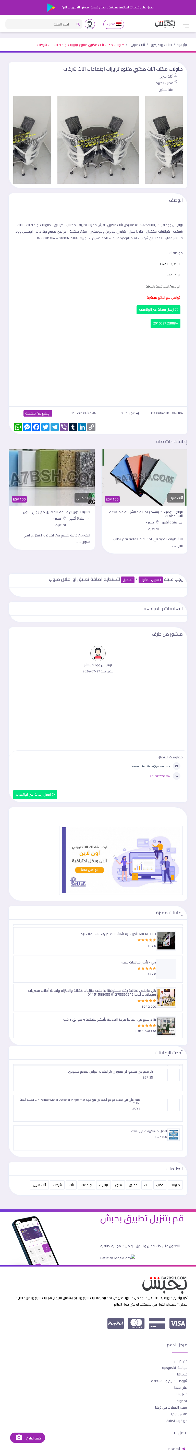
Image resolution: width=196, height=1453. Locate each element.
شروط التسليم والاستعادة (169, 1381)
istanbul (174, 1449)
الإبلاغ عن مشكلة (38, 413)
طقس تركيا (179, 1414)
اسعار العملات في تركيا (171, 1407)
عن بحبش (181, 1361)
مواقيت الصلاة (177, 1421)
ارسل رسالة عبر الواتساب (157, 309)
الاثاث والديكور (161, 45)
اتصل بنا (182, 1394)
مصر (112, 24)
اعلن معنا (181, 1387)
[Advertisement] (98, 366)
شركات (57, 1185)
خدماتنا (182, 1374)
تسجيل (128, 580)
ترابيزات (103, 1185)
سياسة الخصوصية (175, 1367)
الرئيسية (182, 45)
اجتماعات (86, 1185)
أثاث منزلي (137, 45)
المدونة (182, 1401)
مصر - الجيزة (164, 83)
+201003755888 (165, 323)
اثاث (146, 1185)
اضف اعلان (33, 1438)
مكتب (160, 1185)
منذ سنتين (166, 89)
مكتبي (133, 1185)
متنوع (118, 1185)
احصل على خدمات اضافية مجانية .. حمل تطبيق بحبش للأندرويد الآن (107, 7)
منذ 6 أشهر (170, 522)
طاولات (175, 1185)
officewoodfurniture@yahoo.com (149, 766)
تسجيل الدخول (150, 580)
